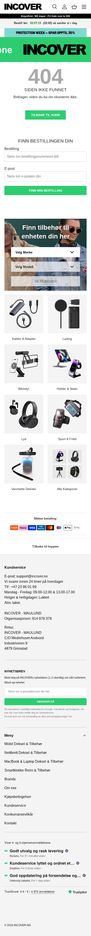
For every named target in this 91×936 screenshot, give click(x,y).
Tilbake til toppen (45, 546)
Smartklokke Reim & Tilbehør (27, 770)
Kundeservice (15, 805)
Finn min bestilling (45, 190)
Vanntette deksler (23, 489)
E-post (9, 168)
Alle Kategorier (67, 489)
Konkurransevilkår (18, 814)
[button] (74, 7)
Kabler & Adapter (24, 338)
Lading (67, 338)
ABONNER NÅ (45, 701)
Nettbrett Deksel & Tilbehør (25, 753)
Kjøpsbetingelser (17, 797)
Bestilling (11, 149)
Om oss (10, 788)
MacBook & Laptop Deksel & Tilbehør (33, 761)
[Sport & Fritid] (67, 414)
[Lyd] (24, 414)
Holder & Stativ (67, 388)
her (70, 716)
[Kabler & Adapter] (24, 314)
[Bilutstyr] (24, 364)
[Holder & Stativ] (67, 364)
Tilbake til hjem (45, 115)
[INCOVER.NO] (23, 7)
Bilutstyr (23, 388)
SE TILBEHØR (45, 281)
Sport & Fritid (67, 439)
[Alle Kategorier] (67, 464)
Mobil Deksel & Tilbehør (23, 744)
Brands (10, 779)
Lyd (23, 439)
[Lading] (67, 314)
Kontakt (10, 823)
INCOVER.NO (22, 925)
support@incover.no (32, 576)
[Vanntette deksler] (24, 464)
